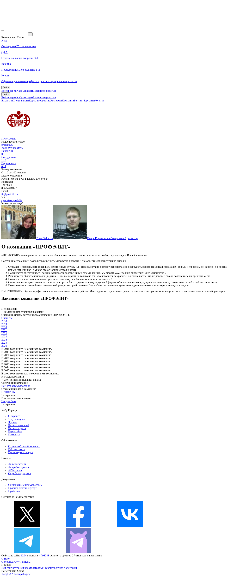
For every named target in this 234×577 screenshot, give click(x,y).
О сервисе (14, 416)
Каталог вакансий (18, 425)
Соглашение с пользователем (25, 484)
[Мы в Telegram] (27, 552)
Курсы (26, 574)
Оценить (6, 318)
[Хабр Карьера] (14, 34)
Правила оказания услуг (22, 488)
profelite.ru (7, 144)
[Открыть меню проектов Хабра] (2, 30)
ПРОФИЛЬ (8, 392)
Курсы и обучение (39, 100)
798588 (45, 555)
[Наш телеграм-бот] (78, 552)
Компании (68, 100)
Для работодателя (18, 467)
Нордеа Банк (8, 401)
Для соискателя (17, 464)
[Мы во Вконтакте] (130, 526)
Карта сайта (15, 431)
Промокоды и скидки (20, 452)
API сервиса (15, 470)
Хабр (4, 574)
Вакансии (7, 100)
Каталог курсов (17, 428)
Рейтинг (79, 100)
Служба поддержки (19, 473)
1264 (23, 555)
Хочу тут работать (12, 147)
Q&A (10, 574)
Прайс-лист (15, 491)
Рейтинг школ (16, 449)
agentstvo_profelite (11, 200)
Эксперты (56, 100)
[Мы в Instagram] (181, 526)
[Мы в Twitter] (27, 526)
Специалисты (21, 100)
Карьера (18, 574)
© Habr (5, 558)
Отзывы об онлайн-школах (24, 446)
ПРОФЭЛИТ (9, 138)
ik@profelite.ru (9, 194)
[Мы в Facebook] (78, 526)
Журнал (99, 100)
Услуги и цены (17, 419)
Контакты (14, 434)
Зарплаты (89, 100)
